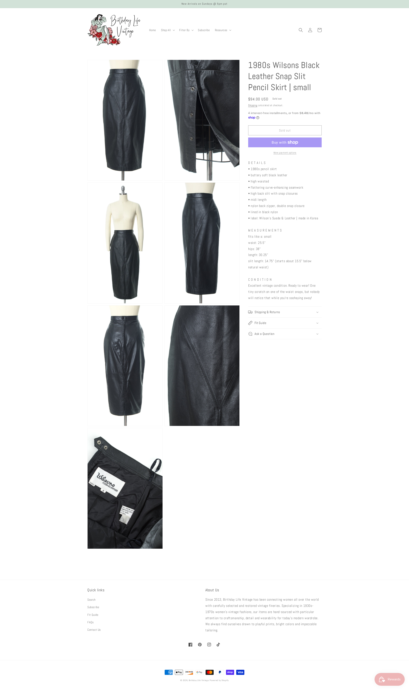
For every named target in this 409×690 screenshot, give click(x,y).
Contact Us (94, 630)
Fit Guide (92, 615)
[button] (167, 30)
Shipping (252, 105)
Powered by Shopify (219, 680)
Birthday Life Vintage (199, 680)
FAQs (90, 622)
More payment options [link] (285, 152)
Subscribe (93, 607)
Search (91, 600)
